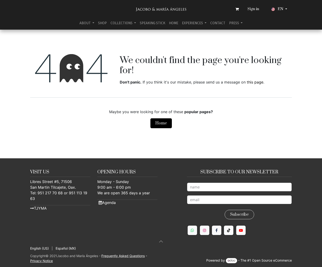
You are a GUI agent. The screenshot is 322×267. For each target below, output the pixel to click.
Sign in (253, 9)
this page (255, 82)
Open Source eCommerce (272, 260)
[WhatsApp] (192, 230)
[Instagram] (204, 230)
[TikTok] (228, 230)
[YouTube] (241, 230)
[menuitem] (87, 23)
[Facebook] (216, 230)
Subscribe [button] (239, 214)
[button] (161, 241)
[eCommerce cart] (237, 9)
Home (161, 123)
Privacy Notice (41, 261)
